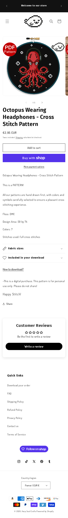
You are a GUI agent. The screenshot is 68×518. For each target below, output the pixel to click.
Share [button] (9, 303)
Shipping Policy (15, 401)
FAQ (9, 393)
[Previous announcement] (7, 6)
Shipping (19, 137)
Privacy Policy (14, 417)
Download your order (18, 385)
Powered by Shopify (45, 511)
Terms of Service (16, 434)
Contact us (13, 426)
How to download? (13, 269)
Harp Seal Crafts (29, 511)
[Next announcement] (61, 6)
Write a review (33, 346)
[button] (7, 21)
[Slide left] (26, 103)
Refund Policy (14, 409)
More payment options (34, 166)
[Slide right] (42, 103)
